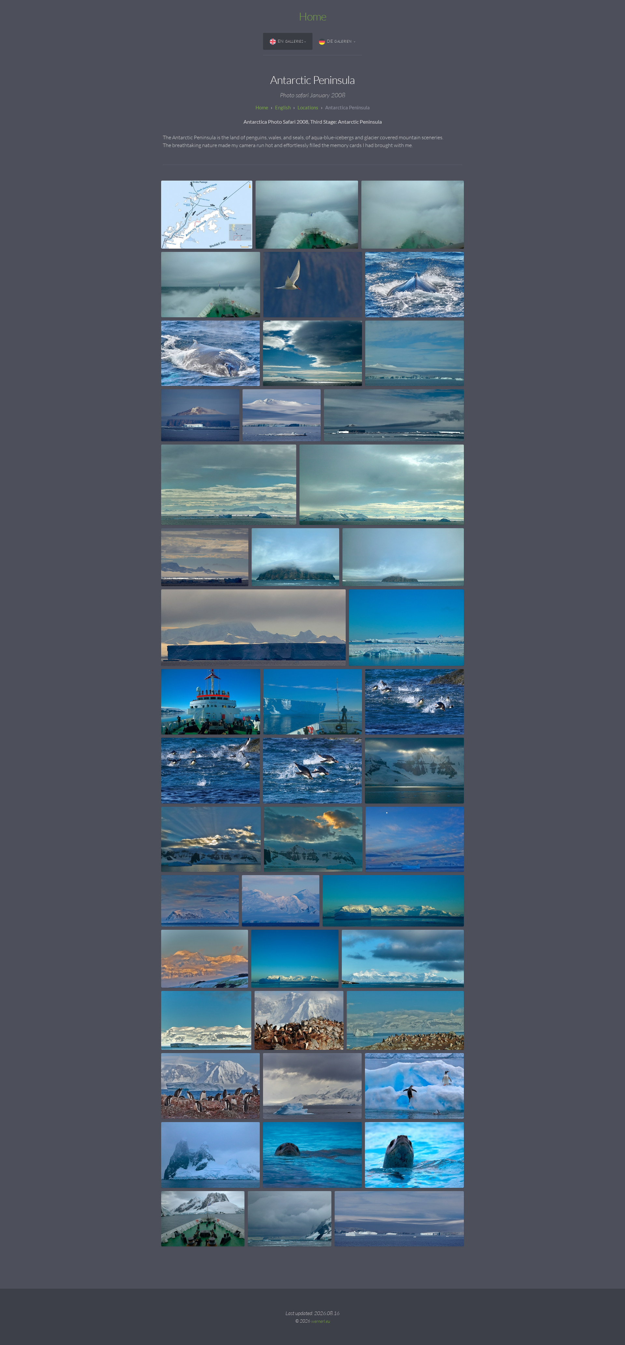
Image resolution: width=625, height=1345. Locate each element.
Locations (308, 107)
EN (290, 41)
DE (340, 41)
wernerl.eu (320, 1321)
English (283, 107)
